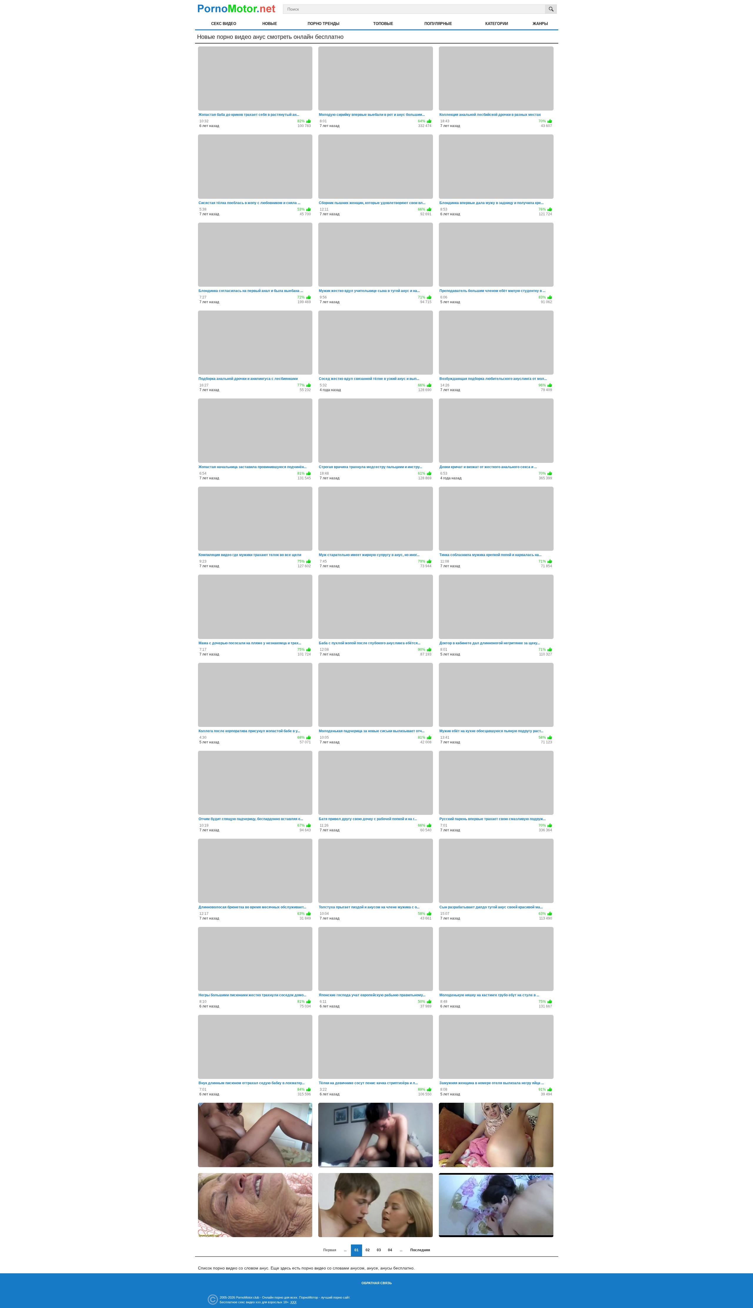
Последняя (420, 1250)
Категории (496, 23)
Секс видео (223, 23)
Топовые (383, 23)
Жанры (540, 23)
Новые (269, 23)
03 (379, 1250)
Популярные (438, 23)
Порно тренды (323, 23)
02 (368, 1250)
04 (390, 1250)
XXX (293, 1302)
